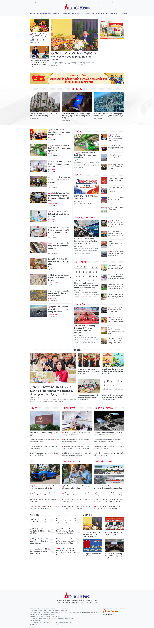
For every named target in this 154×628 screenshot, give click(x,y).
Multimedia (123, 13)
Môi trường (76, 13)
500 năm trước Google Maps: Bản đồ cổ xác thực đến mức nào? (58, 293)
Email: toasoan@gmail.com (89, 2)
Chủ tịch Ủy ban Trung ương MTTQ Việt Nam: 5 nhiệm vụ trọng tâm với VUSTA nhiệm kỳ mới (38, 37)
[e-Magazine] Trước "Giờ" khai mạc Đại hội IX (114, 533)
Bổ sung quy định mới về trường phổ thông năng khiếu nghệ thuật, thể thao (116, 276)
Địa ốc (34, 408)
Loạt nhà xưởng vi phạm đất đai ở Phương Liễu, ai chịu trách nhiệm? (107, 507)
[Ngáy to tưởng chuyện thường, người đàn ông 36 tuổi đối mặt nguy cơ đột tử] (38, 231)
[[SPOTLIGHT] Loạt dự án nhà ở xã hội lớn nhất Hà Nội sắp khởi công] (45, 102)
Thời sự (32, 13)
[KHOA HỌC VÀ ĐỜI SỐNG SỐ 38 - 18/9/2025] (104, 210)
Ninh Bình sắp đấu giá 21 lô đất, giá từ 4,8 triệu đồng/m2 (44, 447)
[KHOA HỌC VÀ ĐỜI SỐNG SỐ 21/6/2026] (86, 185)
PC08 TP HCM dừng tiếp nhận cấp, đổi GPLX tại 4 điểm (58, 261)
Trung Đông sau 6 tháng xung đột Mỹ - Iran (115, 156)
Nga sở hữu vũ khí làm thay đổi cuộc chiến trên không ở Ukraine (58, 309)
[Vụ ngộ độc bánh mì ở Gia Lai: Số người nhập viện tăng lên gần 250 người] (89, 386)
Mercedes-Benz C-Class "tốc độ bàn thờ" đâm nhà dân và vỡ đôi (44, 507)
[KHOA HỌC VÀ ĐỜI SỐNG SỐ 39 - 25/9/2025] (104, 200)
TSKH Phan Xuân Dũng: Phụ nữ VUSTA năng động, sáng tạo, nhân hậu (113, 556)
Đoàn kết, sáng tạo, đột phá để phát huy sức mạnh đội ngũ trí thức (59, 132)
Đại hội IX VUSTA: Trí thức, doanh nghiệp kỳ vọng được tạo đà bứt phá (89, 371)
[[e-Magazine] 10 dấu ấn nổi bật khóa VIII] (92, 545)
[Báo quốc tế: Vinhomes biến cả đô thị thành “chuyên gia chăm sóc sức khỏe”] (104, 330)
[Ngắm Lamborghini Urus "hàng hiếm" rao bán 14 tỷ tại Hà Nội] (45, 474)
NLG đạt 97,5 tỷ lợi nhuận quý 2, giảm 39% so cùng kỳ (44, 434)
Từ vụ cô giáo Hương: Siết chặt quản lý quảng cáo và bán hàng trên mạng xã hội (108, 494)
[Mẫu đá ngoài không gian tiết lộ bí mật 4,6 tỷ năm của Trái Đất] (109, 421)
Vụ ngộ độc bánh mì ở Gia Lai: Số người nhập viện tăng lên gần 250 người (88, 397)
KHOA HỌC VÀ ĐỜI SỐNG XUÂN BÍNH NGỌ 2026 (115, 179)
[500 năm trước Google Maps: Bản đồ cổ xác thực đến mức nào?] (38, 295)
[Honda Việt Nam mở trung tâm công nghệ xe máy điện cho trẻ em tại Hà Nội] (86, 228)
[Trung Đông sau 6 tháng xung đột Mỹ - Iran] (104, 157)
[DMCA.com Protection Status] (108, 614)
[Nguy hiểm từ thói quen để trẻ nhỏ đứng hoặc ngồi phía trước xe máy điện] (104, 267)
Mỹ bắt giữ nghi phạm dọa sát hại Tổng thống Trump (43, 500)
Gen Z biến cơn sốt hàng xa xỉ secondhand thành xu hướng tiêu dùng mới (115, 320)
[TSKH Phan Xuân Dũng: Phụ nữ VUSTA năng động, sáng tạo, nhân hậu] (114, 545)
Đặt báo (66, 2)
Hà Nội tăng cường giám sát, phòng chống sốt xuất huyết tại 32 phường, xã (116, 286)
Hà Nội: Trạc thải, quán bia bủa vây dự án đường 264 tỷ (40, 521)
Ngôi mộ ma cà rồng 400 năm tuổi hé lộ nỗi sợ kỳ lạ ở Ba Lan (59, 277)
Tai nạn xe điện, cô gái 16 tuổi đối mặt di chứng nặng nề (76, 500)
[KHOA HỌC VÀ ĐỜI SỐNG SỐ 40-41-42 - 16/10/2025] (104, 190)
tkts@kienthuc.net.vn (59, 625)
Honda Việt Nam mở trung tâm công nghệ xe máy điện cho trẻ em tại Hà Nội (85, 241)
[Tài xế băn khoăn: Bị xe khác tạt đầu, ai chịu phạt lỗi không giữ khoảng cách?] (109, 474)
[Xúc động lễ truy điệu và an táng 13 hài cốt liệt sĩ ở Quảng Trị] (38, 181)
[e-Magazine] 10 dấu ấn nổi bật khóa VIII (92, 555)
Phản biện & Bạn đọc (88, 13)
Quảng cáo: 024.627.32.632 (105, 2)
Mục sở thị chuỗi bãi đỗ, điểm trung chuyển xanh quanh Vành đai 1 (40, 551)
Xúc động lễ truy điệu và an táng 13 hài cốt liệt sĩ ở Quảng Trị (59, 179)
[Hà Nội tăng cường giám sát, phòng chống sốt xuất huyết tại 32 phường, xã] (104, 287)
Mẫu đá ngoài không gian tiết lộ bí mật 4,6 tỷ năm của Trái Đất (108, 434)
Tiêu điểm (77, 349)
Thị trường (66, 13)
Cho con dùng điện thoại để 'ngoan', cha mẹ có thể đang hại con (77, 494)
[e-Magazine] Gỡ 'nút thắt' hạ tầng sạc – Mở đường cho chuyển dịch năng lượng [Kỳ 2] (66, 551)
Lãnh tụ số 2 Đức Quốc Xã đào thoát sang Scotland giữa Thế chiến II (107, 440)
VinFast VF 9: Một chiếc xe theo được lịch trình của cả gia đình (116, 309)
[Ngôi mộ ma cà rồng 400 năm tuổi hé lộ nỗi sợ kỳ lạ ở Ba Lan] (38, 279)
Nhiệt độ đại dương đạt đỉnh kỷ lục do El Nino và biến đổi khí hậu (40, 531)
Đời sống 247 (57, 13)
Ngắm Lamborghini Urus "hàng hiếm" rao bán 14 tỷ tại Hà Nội (44, 487)
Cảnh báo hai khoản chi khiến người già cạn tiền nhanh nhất (76, 487)
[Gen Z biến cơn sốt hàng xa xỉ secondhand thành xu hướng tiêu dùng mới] (104, 320)
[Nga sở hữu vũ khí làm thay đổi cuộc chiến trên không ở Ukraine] (38, 311)
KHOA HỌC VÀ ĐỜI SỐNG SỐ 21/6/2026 (86, 197)
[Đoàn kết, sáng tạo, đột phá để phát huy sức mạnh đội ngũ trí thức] (38, 134)
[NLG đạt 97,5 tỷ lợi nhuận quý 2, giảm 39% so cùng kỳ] (45, 421)
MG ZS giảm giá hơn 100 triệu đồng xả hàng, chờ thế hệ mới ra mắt (115, 243)
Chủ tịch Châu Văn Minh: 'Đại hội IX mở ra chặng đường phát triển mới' (73, 55)
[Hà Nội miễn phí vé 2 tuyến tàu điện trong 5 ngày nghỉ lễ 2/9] (38, 150)
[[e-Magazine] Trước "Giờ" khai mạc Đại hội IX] (114, 523)
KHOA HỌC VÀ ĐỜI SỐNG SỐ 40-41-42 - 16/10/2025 (115, 189)
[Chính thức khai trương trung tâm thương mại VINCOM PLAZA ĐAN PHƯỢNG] (86, 315)
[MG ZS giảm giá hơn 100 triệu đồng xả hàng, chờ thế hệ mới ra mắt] (104, 244)
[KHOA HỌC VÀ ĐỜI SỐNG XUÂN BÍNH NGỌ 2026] (104, 180)
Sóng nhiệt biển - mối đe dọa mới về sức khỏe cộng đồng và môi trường (39, 541)
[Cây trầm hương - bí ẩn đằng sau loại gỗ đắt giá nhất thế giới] (38, 247)
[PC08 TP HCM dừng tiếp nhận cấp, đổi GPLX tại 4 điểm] (38, 263)
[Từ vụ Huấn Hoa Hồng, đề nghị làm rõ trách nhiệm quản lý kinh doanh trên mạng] (39, 52)
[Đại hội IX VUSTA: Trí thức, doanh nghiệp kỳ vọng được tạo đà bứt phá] (89, 360)
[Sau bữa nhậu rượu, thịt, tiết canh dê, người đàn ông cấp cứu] (38, 216)
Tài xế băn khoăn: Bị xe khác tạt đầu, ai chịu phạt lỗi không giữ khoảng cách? (108, 487)
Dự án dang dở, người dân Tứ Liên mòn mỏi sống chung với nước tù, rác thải (66, 521)
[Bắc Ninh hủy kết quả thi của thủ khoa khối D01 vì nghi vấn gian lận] (104, 297)
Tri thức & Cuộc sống (110, 611)
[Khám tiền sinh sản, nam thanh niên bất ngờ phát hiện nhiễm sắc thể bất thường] (86, 272)
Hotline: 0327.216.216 (75, 2)
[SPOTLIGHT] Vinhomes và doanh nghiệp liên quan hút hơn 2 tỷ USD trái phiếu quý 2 (108, 115)
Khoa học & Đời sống (77, 6)
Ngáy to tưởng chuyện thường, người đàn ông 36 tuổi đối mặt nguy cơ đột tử (59, 229)
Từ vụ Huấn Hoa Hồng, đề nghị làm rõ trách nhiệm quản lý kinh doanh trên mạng (39, 63)
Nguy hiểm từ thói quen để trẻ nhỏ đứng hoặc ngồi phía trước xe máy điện (116, 267)
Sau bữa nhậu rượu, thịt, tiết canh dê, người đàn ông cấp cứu (59, 214)
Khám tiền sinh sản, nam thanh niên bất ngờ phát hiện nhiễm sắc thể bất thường (86, 285)
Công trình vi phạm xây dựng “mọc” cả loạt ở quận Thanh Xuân (44, 440)
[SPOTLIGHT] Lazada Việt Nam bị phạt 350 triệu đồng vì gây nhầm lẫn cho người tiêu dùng (76, 116)
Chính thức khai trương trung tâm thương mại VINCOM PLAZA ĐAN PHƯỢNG (84, 329)
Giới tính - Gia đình (101, 13)
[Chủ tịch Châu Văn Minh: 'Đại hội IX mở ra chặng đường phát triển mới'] (74, 35)
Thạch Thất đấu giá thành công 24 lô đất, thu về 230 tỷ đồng (44, 454)
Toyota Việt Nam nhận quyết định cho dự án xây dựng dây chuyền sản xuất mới (116, 234)
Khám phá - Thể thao (53, 251)
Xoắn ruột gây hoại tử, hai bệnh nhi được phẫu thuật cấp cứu (59, 164)
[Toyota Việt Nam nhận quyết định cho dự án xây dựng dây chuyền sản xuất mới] (104, 234)
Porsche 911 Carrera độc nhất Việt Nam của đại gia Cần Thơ (43, 494)
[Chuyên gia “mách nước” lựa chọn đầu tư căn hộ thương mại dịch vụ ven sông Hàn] (104, 341)
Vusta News (88, 514)
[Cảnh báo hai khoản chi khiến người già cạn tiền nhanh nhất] (77, 474)
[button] (117, 515)
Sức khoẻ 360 (114, 13)
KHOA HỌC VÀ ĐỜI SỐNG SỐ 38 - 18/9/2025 (115, 208)
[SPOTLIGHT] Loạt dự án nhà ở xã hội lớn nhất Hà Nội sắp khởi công (43, 115)
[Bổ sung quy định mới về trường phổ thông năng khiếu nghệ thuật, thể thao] (104, 277)
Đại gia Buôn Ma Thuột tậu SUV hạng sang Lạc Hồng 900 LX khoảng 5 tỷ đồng (59, 197)
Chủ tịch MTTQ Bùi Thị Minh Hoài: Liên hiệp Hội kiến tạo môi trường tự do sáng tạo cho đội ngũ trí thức (51, 391)
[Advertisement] (77, 574)
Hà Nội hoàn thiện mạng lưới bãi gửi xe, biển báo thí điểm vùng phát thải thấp (66, 531)
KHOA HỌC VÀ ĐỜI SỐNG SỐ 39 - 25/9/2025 (115, 198)
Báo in (78, 174)
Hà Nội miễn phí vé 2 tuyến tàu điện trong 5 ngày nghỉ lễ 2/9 (59, 148)
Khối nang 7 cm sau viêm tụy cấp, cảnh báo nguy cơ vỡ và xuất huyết (76, 454)
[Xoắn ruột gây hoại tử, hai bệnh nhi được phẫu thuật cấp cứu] (38, 166)
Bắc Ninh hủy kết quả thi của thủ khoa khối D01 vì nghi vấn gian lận (115, 296)
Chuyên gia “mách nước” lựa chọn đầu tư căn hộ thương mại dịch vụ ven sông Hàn (115, 341)
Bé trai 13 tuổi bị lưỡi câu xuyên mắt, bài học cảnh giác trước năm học (76, 507)
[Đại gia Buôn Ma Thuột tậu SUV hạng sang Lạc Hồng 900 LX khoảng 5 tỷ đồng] (38, 197)
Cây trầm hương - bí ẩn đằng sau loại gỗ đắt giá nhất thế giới (58, 245)
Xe (33, 461)
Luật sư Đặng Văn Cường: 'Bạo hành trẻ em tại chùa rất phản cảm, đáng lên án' (108, 500)
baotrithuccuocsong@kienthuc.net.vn (43, 625)
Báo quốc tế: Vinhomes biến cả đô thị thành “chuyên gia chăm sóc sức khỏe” (116, 330)
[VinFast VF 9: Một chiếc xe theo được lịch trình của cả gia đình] (104, 310)
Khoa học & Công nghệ (44, 13)
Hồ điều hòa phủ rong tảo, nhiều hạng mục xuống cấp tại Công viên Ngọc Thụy (65, 541)
